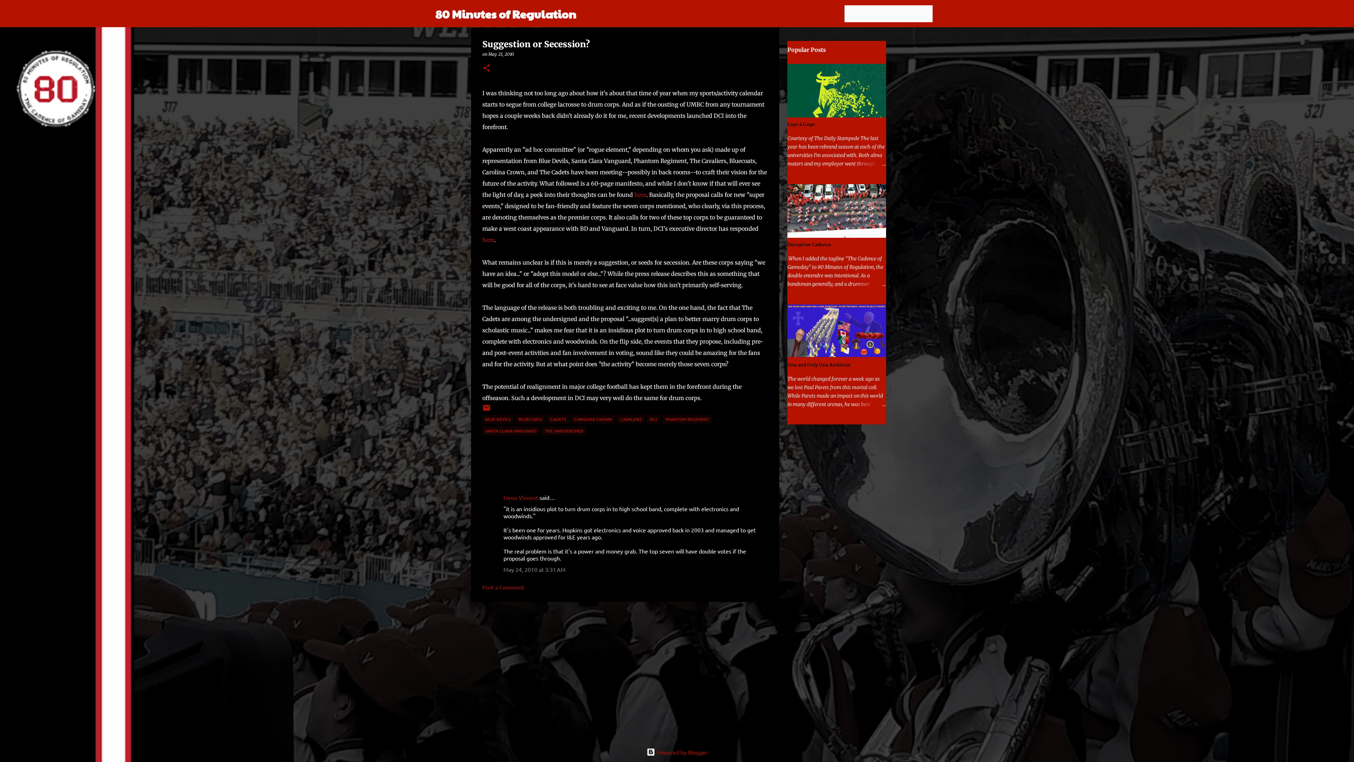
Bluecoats (530, 419)
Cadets (558, 419)
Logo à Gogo (801, 124)
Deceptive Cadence (809, 244)
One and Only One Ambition (818, 364)
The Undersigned (564, 431)
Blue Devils (498, 419)
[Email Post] (486, 410)
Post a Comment (503, 587)
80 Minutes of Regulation (506, 14)
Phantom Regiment (687, 419)
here (640, 194)
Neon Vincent (521, 497)
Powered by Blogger (681, 752)
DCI (653, 419)
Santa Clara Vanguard (511, 431)
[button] (486, 68)
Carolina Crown (593, 419)
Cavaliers (631, 419)
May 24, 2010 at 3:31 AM (535, 569)
